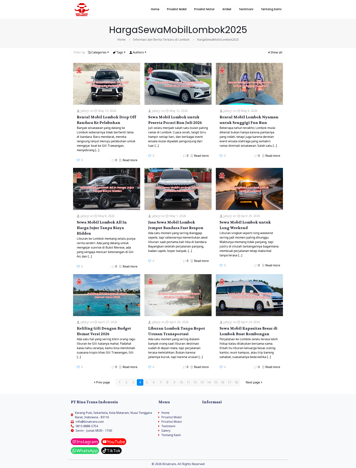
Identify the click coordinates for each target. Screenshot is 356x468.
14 (208, 382)
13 (202, 382)
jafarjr (84, 111)
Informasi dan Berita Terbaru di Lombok (161, 39)
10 (181, 382)
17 (229, 382)
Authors (138, 52)
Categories (98, 52)
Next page (253, 382)
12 (195, 382)
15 (215, 382)
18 (236, 382)
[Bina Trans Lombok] (82, 9)
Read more (130, 160)
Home (121, 39)
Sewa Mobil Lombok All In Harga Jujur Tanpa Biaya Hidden (102, 228)
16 (222, 382)
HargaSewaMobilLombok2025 (218, 39)
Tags (119, 52)
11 (188, 382)
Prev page (103, 382)
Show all (276, 52)
